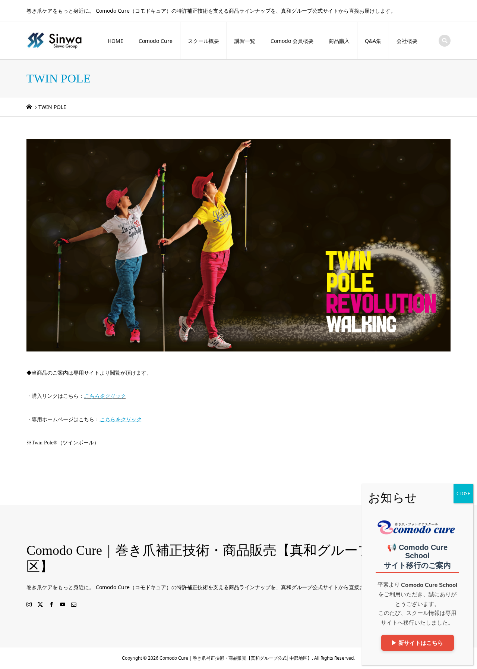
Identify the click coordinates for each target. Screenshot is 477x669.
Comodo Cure (156, 40)
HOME (115, 40)
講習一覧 (244, 40)
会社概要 (407, 40)
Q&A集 (373, 40)
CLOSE (463, 493)
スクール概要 (203, 40)
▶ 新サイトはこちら (417, 643)
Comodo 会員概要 (292, 40)
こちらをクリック (105, 396)
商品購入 (339, 40)
